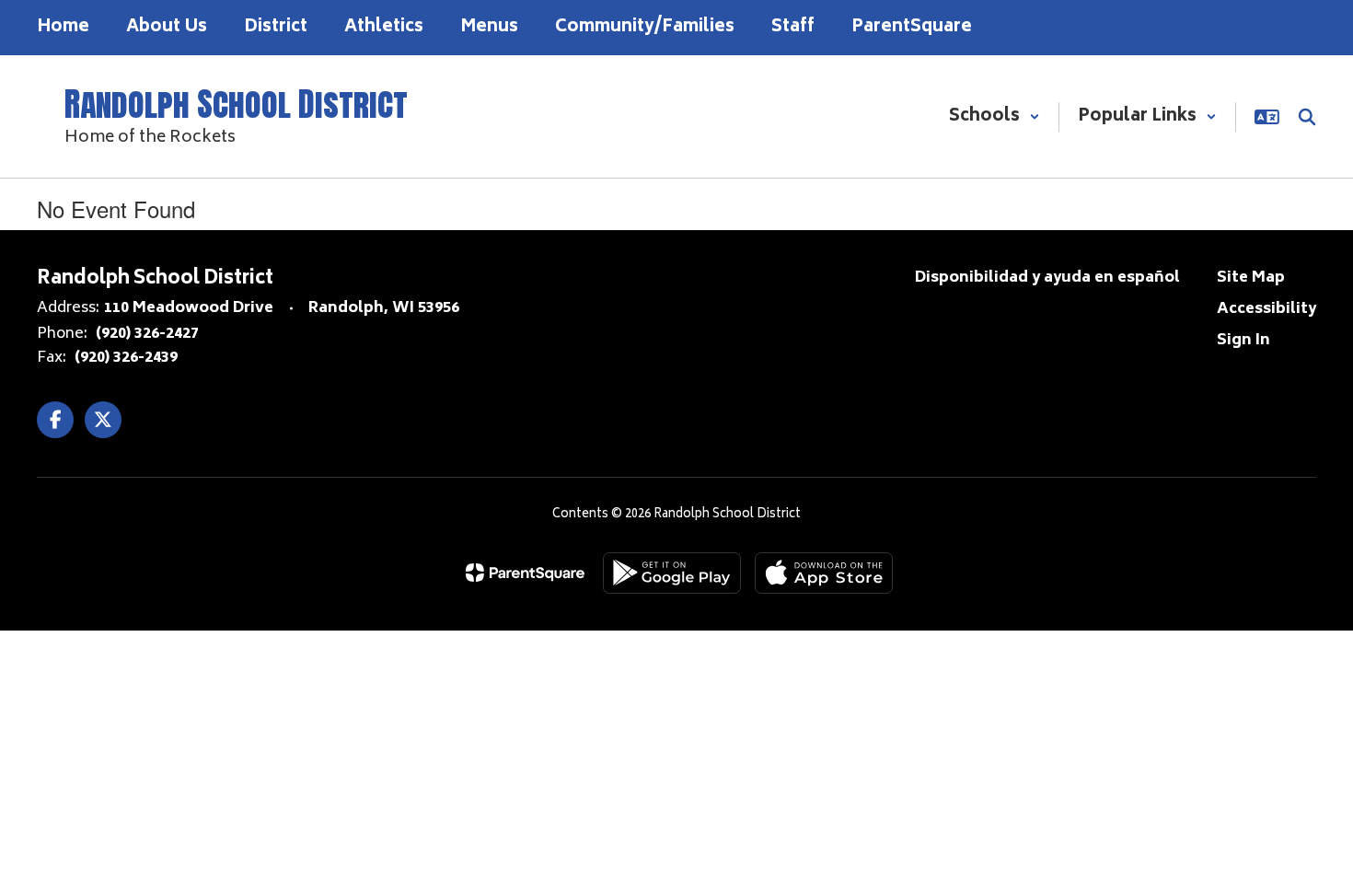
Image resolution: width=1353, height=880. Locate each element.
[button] (994, 117)
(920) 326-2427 (147, 334)
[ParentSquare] (525, 572)
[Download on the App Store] (824, 573)
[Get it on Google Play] (672, 573)
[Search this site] (1307, 117)
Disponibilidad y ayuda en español (1047, 278)
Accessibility (1266, 309)
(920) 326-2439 (126, 358)
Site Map (1251, 278)
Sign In (1243, 340)
